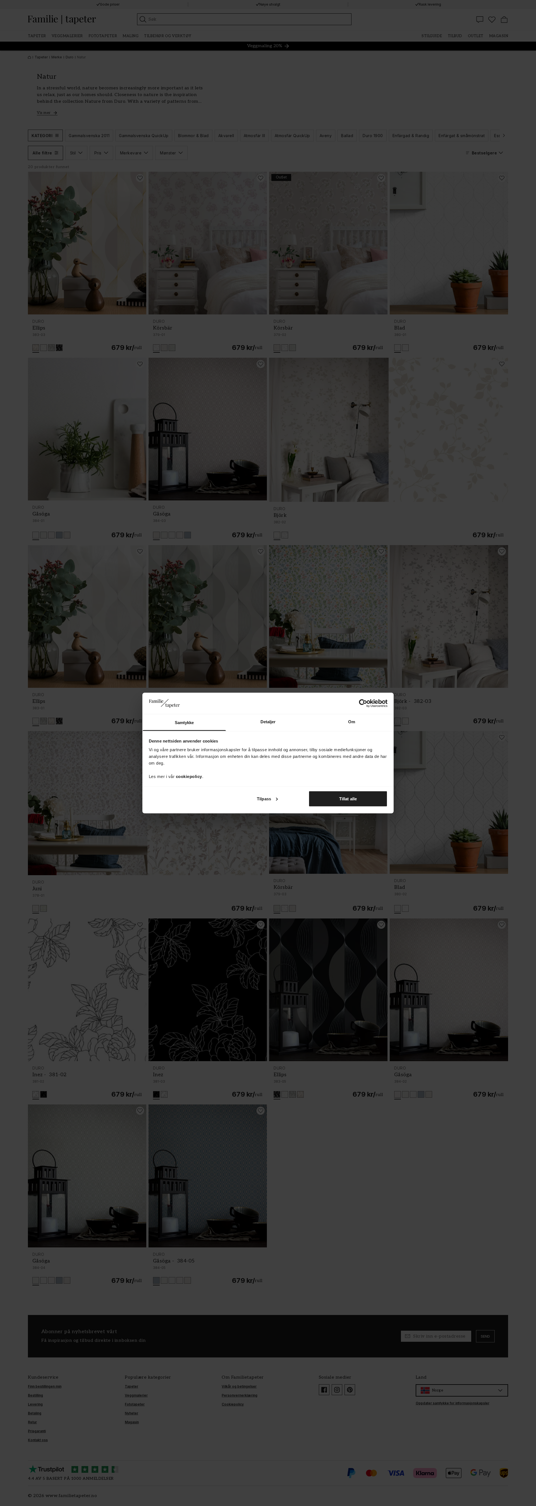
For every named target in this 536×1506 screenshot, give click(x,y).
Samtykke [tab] (184, 722)
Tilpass (264, 798)
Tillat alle (348, 798)
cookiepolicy (189, 776)
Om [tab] (351, 721)
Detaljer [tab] (268, 721)
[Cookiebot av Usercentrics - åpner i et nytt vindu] (363, 703)
